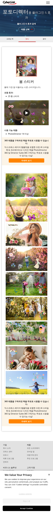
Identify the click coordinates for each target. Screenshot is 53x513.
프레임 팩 (10, 39)
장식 (27, 39)
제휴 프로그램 (8, 458)
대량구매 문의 (32, 455)
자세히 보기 (26, 160)
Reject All (26, 501)
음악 (44, 39)
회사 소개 (6, 448)
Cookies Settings (25, 494)
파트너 (5, 455)
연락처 (5, 462)
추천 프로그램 (32, 458)
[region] (26, 492)
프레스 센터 (7, 451)
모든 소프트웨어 (33, 448)
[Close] (49, 474)
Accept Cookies (26, 508)
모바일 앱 (30, 451)
